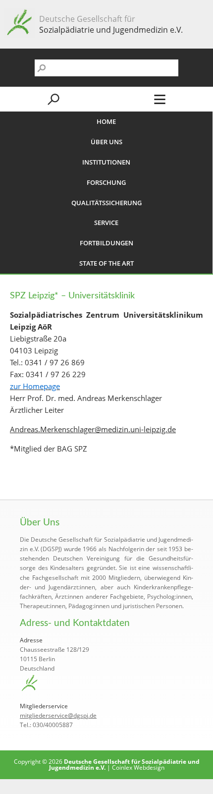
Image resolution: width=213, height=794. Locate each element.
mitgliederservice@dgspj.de (58, 715)
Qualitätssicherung (106, 202)
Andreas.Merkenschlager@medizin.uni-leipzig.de (93, 429)
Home (106, 121)
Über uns (106, 141)
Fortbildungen (106, 242)
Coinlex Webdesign (138, 767)
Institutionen (106, 162)
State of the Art (106, 263)
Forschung (106, 182)
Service (106, 222)
